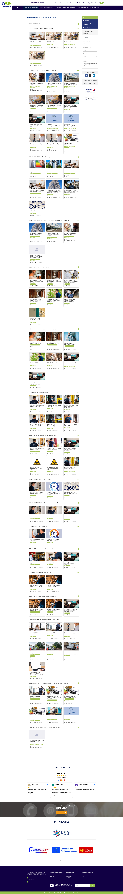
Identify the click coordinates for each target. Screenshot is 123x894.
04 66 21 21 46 (31, 881)
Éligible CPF (87, 47)
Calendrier (86, 20)
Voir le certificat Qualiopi (90, 99)
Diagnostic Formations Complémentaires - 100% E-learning (54, 619)
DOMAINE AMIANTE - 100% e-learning (54, 267)
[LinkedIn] (94, 75)
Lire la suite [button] (30, 795)
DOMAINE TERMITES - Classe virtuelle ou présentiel (54, 596)
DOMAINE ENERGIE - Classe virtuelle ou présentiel (54, 70)
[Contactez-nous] (27, 883)
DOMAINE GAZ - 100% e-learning (54, 526)
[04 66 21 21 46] (27, 881)
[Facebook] (86, 75)
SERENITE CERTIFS (54, 24)
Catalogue (86, 17)
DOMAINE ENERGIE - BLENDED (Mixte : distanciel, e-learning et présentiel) (54, 220)
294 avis (64, 777)
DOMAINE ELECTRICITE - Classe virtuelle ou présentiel (54, 502)
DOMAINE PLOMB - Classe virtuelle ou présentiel (54, 435)
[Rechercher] (96, 37)
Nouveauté (87, 53)
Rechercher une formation (88, 32)
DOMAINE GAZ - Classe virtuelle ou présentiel (54, 549)
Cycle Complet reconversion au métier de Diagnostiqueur (54, 727)
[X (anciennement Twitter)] (90, 75)
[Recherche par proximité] (96, 44)
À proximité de (87, 41)
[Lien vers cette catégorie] (54, 28)
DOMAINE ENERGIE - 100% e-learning (54, 156)
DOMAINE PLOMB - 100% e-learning (54, 392)
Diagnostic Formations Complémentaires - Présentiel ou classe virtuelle (54, 683)
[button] (31, 8)
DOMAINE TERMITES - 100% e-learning (54, 572)
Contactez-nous (32, 882)
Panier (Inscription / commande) (88, 24)
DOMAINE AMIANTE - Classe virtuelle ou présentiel (54, 329)
